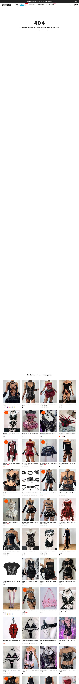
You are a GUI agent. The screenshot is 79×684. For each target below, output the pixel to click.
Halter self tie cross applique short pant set (13, 670)
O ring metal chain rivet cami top (29, 611)
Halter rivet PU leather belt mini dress (48, 492)
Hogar (16, 4)
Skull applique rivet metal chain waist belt (49, 640)
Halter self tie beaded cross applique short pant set (34, 640)
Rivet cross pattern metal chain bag (11, 640)
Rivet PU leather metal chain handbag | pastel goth (52, 611)
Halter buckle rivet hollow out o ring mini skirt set (51, 522)
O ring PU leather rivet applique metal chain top (32, 522)
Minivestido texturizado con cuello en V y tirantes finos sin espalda (37, 581)
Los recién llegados (50, 4)
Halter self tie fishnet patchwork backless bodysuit (14, 404)
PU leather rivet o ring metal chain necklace (32, 492)
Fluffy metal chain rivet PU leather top (30, 463)
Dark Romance (32, 4)
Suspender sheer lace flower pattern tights (13, 611)
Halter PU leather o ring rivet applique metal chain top (52, 433)
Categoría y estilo (19, 6)
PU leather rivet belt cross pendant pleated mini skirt (52, 463)
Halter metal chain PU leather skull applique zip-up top (52, 670)
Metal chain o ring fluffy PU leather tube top (50, 404)
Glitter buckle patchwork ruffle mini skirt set (32, 433)
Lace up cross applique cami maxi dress (68, 552)
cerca (2, 1)
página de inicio (42, 30)
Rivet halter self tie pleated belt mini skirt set (50, 552)
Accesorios (27, 6)
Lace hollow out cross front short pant (67, 433)
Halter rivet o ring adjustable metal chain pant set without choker (18, 433)
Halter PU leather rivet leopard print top (12, 552)
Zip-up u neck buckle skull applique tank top (32, 404)
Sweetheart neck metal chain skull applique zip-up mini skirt (35, 552)
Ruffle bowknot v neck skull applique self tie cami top (34, 670)
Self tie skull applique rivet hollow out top (68, 492)
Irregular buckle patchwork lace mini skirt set (13, 522)
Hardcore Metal (40, 4)
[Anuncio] (39, 1)
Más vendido (24, 4)
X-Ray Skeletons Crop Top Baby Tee (11, 581)
